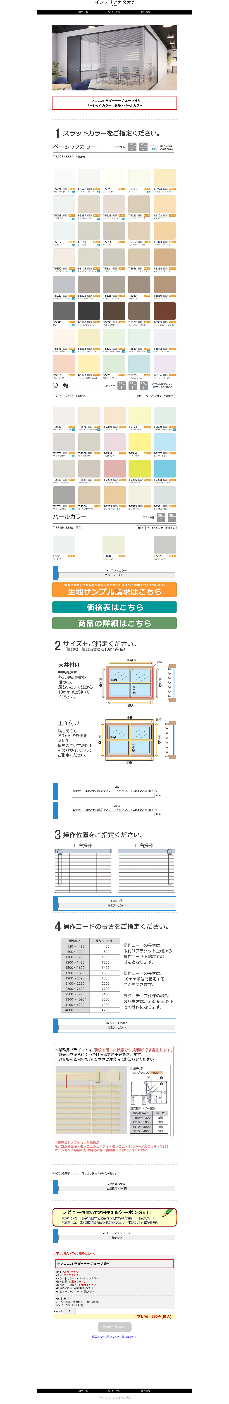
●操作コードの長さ (116, 1022)
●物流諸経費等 (116, 1184)
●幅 (117, 787)
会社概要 (146, 12)
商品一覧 (83, 12)
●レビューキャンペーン (117, 1233)
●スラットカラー (117, 570)
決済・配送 (114, 12)
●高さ (116, 806)
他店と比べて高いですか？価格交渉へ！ (114, 1336)
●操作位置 (117, 900)
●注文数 (58, 1311)
